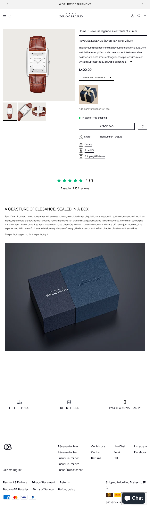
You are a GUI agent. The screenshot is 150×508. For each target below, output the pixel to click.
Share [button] (87, 136)
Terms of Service (43, 489)
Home (82, 31)
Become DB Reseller (15, 489)
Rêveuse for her (67, 452)
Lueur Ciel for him (68, 464)
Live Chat (119, 446)
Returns (96, 458)
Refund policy (66, 489)
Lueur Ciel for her (68, 458)
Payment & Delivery (15, 482)
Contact (96, 452)
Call (116, 458)
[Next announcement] (142, 4)
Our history (98, 446)
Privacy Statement (43, 482)
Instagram (140, 446)
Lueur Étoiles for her (70, 470)
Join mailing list (12, 470)
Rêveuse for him (68, 446)
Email (117, 452)
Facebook (140, 452)
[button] (4, 16)
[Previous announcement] (7, 4)
